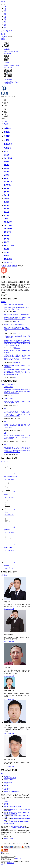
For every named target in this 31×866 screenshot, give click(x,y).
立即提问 (3, 384)
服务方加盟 (12, 821)
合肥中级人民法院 (8, 779)
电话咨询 (17, 815)
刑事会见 (23, 818)
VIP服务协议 (13, 814)
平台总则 (16, 812)
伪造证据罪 (7, 776)
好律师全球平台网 (8, 838)
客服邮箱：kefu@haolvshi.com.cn (12, 806)
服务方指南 (27, 821)
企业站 (6, 30)
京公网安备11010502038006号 (18, 827)
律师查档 (13, 818)
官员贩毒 (6, 784)
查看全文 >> (17, 312)
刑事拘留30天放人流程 (10, 778)
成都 (5, 25)
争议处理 (8, 810)
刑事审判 (6, 789)
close (2, 852)
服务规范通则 (22, 812)
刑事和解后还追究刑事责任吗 (11, 791)
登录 (2, 864)
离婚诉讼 (7, 820)
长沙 (5, 22)
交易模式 (19, 809)
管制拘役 (6, 785)
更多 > (2, 773)
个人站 (2, 30)
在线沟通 (11, 609)
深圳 (5, 11)
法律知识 (9, 266)
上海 (5, 8)
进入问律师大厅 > (10, 384)
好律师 (4, 266)
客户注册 (3, 33)
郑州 (5, 19)
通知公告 (6, 803)
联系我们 (6, 804)
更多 (5, 27)
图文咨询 (22, 815)
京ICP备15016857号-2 (16, 826)
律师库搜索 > (4, 575)
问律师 (13, 815)
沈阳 (5, 24)
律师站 (10, 30)
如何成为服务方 (19, 821)
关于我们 (6, 801)
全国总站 (3, 1)
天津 (5, 18)
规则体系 (25, 809)
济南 (5, 21)
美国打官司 (7, 788)
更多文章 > (3, 302)
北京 (5, 7)
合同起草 (27, 815)
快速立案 (18, 818)
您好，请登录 (4, 31)
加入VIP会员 (4, 36)
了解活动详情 (10, 863)
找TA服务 (6, 609)
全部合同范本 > (5, 461)
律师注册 (3, 35)
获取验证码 (18, 858)
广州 (5, 10)
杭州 (5, 14)
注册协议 (11, 812)
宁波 (5, 16)
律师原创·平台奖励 (9, 823)
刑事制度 (14, 266)
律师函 (5, 817)
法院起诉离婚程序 (8, 782)
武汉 (5, 13)
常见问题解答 (13, 809)
